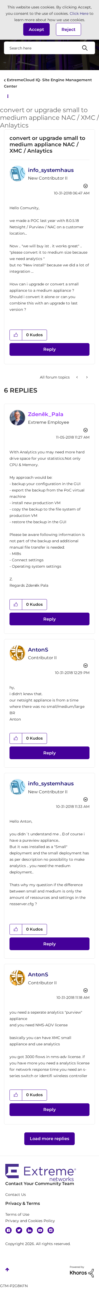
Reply (49, 349)
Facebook (8, 1230)
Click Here (79, 13)
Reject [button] (69, 29)
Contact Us (15, 1194)
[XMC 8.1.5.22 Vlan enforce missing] (77, 377)
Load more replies (49, 1138)
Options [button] (7, 96)
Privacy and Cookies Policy (30, 1220)
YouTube (40, 1230)
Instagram (51, 1230)
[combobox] (49, 48)
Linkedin (29, 1230)
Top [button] (7, 1269)
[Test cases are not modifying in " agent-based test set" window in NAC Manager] (86, 377)
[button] (36, 29)
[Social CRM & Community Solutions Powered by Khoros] (82, 1271)
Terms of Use (17, 1214)
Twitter (19, 1230)
